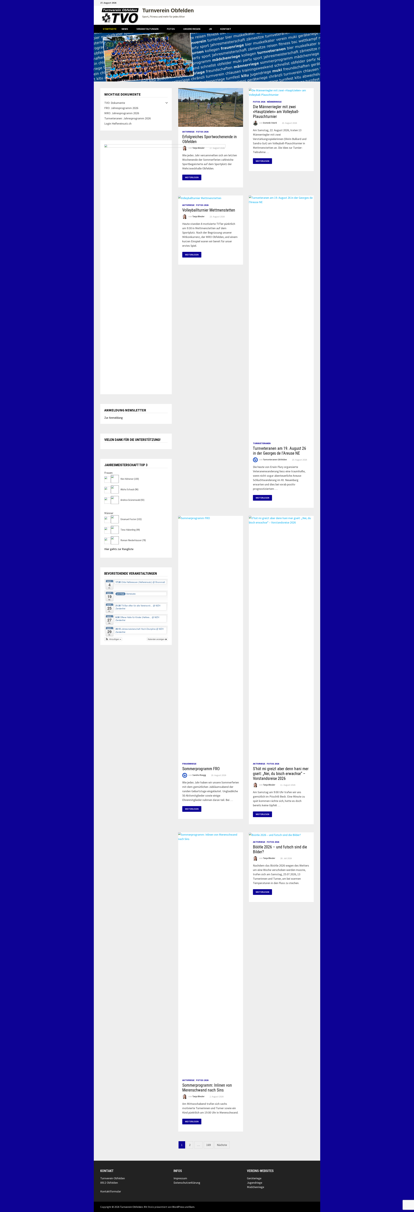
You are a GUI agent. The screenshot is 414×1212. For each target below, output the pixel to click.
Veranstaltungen (147, 28)
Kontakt (225, 28)
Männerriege (274, 101)
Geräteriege (254, 1178)
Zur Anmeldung (113, 417)
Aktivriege (188, 131)
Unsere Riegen (191, 28)
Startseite (109, 28)
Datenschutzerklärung (187, 1182)
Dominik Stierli (270, 122)
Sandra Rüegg (199, 775)
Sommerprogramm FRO (201, 768)
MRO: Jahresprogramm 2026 (121, 113)
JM (210, 28)
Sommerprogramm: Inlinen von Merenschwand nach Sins (207, 1087)
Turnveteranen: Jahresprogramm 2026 (127, 118)
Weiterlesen (264, 161)
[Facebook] (304, 2)
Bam (191, 1206)
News (125, 28)
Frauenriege (189, 763)
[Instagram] (308, 2)
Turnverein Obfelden (168, 10)
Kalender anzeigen (156, 639)
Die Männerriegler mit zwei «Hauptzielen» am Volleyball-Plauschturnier (276, 111)
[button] (113, 639)
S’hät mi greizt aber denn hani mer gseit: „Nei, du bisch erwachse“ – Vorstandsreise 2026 (281, 773)
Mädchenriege (255, 1187)
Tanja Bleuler (269, 784)
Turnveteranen (262, 443)
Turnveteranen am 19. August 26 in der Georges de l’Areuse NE (279, 451)
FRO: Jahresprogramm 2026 (121, 108)
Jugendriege (254, 1182)
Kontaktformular (110, 1191)
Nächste (222, 1145)
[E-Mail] (312, 2)
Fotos (171, 28)
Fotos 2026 (202, 131)
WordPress (178, 1206)
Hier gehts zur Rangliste (118, 549)
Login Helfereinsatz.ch (117, 123)
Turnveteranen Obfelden (275, 459)
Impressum (180, 1178)
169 (208, 1145)
